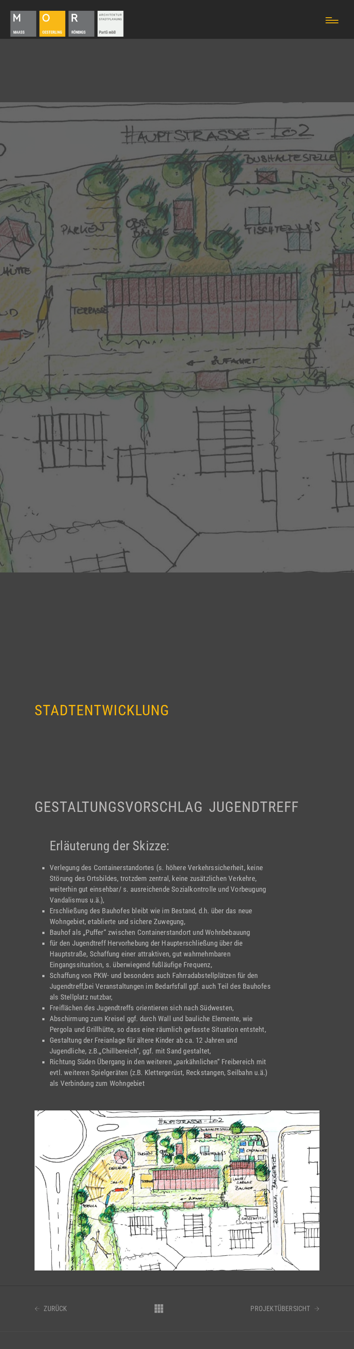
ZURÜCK (54, 1308)
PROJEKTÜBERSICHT (281, 1308)
